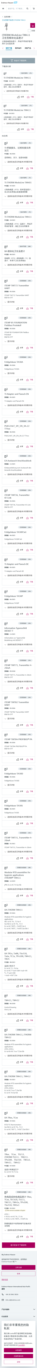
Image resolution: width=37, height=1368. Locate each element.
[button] (18, 1267)
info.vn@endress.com (13, 1300)
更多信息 (5, 1279)
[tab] (9, 48)
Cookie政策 (21, 1345)
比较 (33, 30)
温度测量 (7, 17)
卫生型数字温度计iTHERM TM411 (14, 20)
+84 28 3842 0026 (12, 1294)
